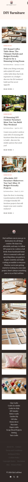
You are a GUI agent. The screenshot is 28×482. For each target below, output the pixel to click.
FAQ (7, 465)
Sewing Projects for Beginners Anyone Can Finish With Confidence (14, 297)
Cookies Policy (14, 458)
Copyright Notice (9, 461)
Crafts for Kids (14, 408)
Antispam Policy (14, 454)
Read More (9, 89)
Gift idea (14, 419)
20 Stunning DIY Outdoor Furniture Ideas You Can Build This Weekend (13, 121)
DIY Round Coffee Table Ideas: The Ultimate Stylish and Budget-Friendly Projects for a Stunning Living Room (14, 55)
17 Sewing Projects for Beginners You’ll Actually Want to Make (14, 322)
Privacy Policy (16, 465)
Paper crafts (14, 427)
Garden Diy (14, 416)
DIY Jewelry (14, 411)
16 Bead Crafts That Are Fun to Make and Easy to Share (14, 396)
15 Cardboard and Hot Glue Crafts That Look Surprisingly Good (14, 347)
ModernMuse (9, 64)
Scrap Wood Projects (14, 430)
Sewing (14, 433)
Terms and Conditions (14, 450)
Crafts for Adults (14, 406)
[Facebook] (10, 476)
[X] (14, 476)
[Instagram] (17, 476)
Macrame (14, 425)
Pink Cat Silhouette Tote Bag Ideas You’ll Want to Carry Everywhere (14, 372)
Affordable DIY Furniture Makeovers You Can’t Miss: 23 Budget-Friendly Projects (13, 183)
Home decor (8, 45)
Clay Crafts (14, 403)
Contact (18, 447)
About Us (10, 447)
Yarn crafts (14, 435)
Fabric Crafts (14, 414)
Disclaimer (21, 461)
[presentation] (14, 35)
